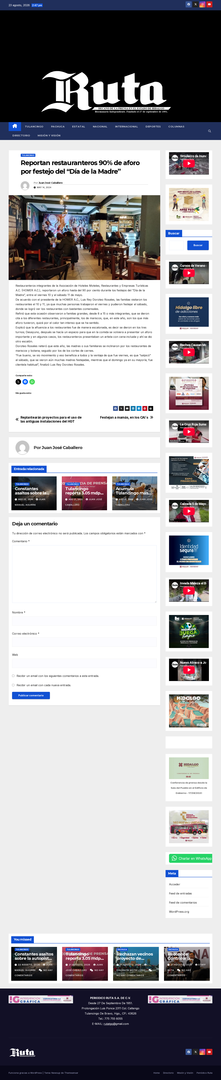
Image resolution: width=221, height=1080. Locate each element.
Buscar (174, 233)
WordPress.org (179, 911)
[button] (209, 131)
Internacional (126, 126)
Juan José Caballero (51, 182)
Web (15, 654)
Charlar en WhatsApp (195, 858)
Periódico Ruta (204, 1072)
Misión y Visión (49, 135)
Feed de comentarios (183, 902)
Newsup (55, 1072)
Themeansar (71, 1072)
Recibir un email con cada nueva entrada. (44, 685)
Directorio (21, 135)
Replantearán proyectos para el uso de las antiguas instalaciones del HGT (51, 419)
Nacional (100, 126)
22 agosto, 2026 (29, 964)
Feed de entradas (180, 893)
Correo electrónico (25, 633)
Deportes (153, 126)
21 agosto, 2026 (80, 964)
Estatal (78, 126)
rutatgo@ (110, 1023)
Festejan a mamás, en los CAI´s (124, 417)
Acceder (174, 884)
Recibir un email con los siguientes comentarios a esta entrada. (58, 676)
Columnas (176, 126)
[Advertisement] (110, 40)
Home (156, 1072)
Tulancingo (34, 126)
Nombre (18, 612)
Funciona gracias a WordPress (26, 1072)
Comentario (21, 541)
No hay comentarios (130, 975)
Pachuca (58, 126)
